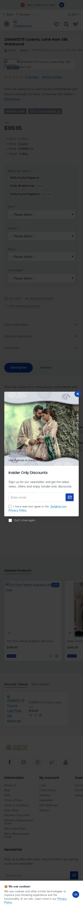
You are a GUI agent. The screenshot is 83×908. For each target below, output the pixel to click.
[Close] (77, 394)
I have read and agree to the (38, 508)
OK (76, 894)
